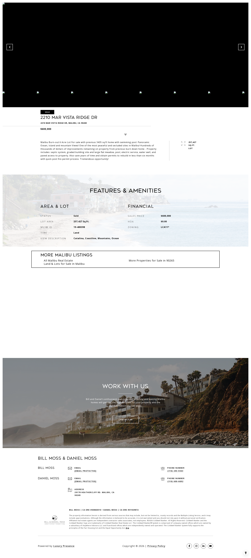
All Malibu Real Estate (58, 260)
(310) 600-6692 (175, 481)
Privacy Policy (156, 546)
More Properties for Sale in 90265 (151, 260)
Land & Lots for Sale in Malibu (64, 264)
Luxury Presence (64, 546)
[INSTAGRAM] (196, 546)
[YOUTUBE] (210, 546)
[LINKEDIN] (203, 546)
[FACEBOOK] (189, 546)
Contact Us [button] (126, 419)
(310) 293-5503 (175, 471)
